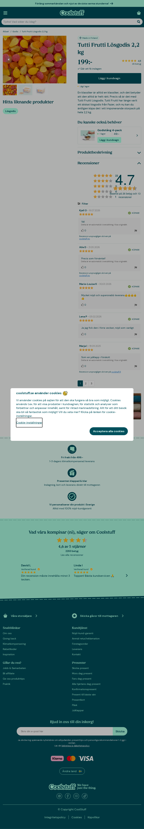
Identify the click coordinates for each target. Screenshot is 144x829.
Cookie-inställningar (29, 422)
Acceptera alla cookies (108, 431)
